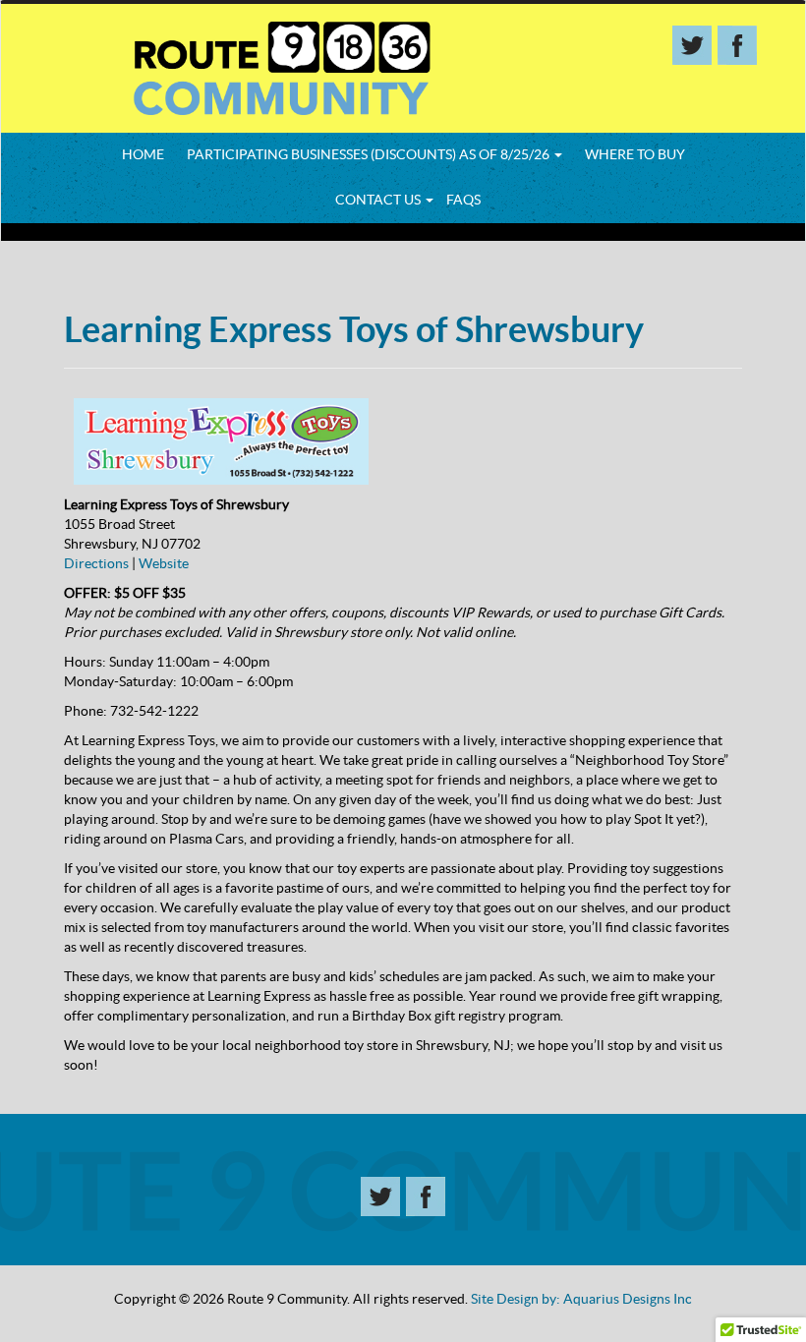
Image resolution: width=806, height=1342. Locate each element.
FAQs (463, 199)
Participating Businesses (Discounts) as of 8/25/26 (369, 154)
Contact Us (379, 199)
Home (143, 154)
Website (164, 563)
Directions (96, 563)
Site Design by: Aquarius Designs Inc (581, 1299)
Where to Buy (635, 154)
